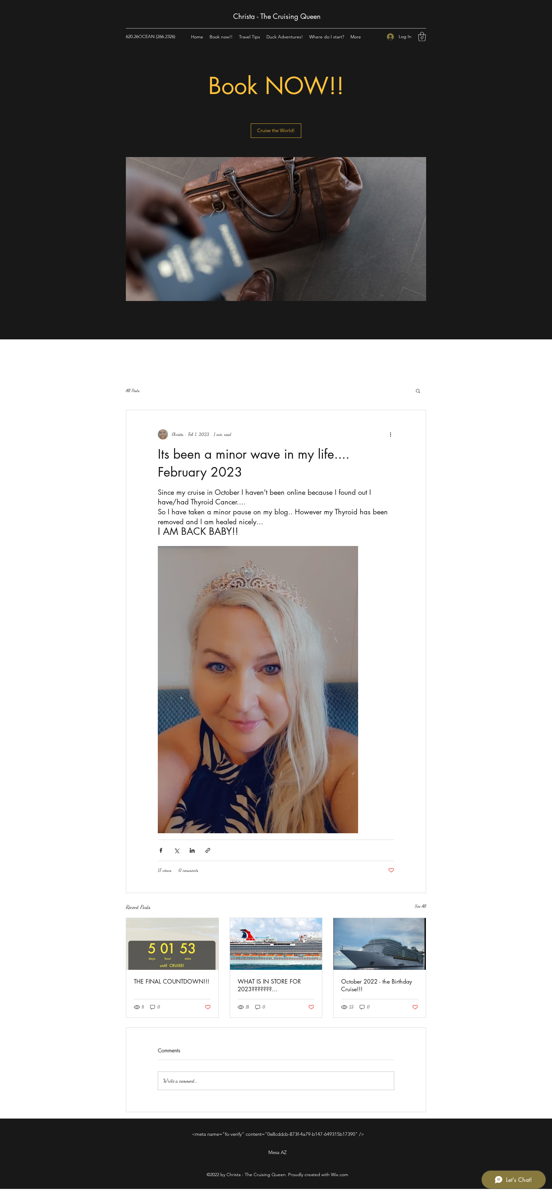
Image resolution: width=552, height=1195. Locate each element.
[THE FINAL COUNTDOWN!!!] (172, 944)
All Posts (133, 390)
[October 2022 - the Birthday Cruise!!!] (380, 944)
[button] (422, 36)
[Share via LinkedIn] (192, 850)
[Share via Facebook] (161, 850)
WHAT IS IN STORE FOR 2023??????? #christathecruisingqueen (269, 985)
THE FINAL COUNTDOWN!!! (171, 981)
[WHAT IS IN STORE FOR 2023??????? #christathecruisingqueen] (276, 944)
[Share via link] (208, 850)
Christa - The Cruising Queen (277, 16)
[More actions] (390, 434)
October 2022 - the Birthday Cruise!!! (376, 985)
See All (420, 906)
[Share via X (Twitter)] (176, 850)
